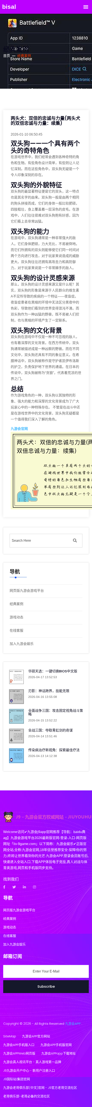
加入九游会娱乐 (22, 644)
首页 (6, 56)
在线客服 (16, 630)
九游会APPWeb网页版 (19, 1053)
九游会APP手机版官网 (56, 1045)
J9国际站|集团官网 (16, 1079)
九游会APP (73, 1023)
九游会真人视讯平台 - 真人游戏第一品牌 (32, 1062)
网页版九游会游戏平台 (27, 590)
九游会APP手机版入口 (18, 1045)
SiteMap (9, 1036)
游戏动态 (16, 617)
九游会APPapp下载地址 (58, 1053)
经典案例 (16, 604)
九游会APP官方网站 (36, 1036)
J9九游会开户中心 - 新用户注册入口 (29, 1070)
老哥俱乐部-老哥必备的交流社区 (26, 1096)
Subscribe (46, 986)
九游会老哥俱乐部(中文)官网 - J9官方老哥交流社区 (40, 1087)
